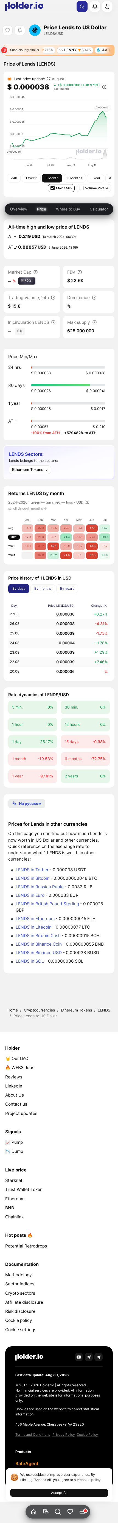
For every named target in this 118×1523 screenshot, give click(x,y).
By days (19, 588)
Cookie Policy (87, 1434)
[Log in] (107, 6)
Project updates (21, 1113)
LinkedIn (13, 1086)
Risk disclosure (20, 1311)
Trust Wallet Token (24, 1189)
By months (43, 588)
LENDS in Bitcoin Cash (38, 935)
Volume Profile (96, 188)
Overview (18, 209)
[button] (58, 1512)
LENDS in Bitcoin (32, 878)
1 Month (52, 178)
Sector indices (19, 1283)
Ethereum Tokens (76, 1010)
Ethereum (14, 1198)
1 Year (95, 178)
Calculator (99, 209)
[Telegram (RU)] (98, 1357)
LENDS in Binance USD (39, 952)
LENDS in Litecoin (34, 927)
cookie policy (90, 1480)
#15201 (27, 281)
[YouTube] (79, 1357)
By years (67, 588)
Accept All (59, 1493)
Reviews (13, 1077)
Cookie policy (18, 1320)
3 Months (74, 178)
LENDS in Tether (32, 869)
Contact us (16, 1104)
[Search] (82, 6)
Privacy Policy (63, 1434)
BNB (9, 1207)
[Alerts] (94, 6)
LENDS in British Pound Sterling (47, 903)
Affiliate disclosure (24, 1302)
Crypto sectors (20, 1293)
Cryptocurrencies (39, 1010)
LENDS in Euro (30, 895)
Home (12, 1010)
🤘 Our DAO (17, 1058)
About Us (14, 1095)
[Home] (33, 1512)
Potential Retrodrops (26, 1246)
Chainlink (14, 1216)
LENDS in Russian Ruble (40, 886)
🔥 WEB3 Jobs (19, 1067)
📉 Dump (14, 1151)
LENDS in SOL (30, 961)
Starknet (14, 1180)
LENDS (104, 1010)
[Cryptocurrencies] (45, 1512)
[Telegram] (89, 1357)
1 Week (31, 178)
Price (41, 209)
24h (14, 178)
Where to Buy (68, 209)
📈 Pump (14, 1142)
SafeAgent (26, 1463)
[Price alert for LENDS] (20, 30)
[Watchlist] (70, 1512)
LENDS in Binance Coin (39, 944)
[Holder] (29, 1357)
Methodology (18, 1274)
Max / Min (64, 188)
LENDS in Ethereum (35, 918)
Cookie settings (20, 1329)
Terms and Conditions (32, 1434)
